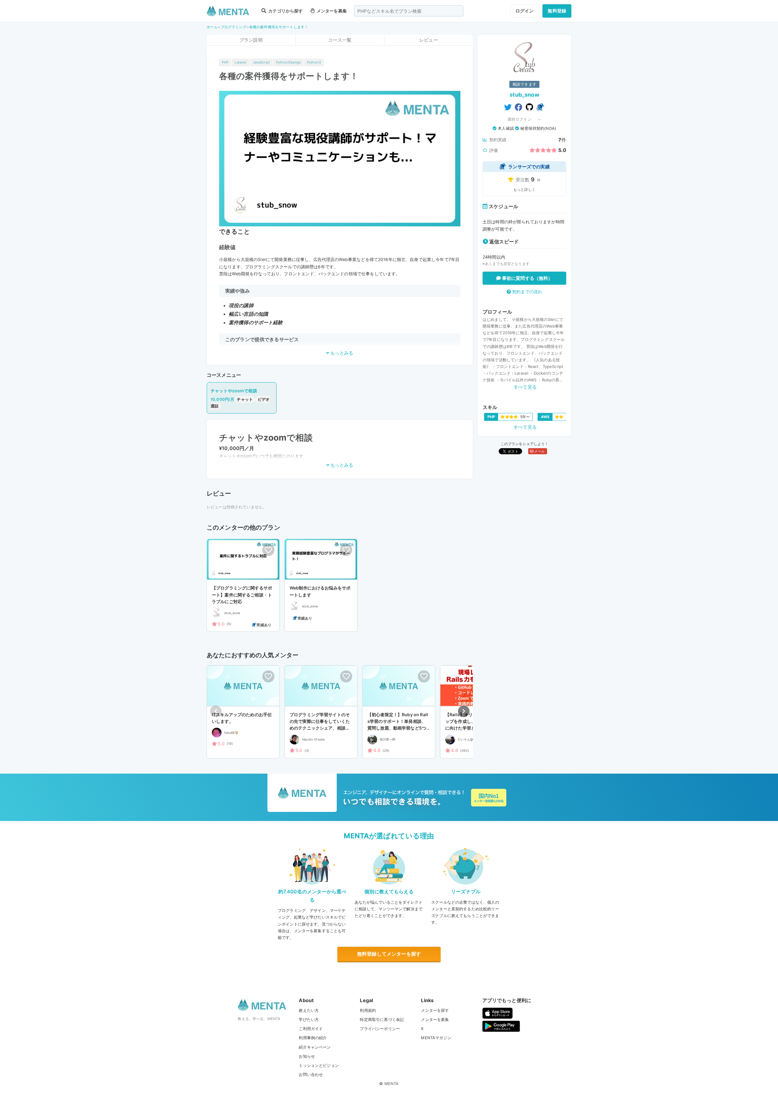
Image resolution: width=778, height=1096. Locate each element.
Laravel (240, 62)
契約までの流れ (526, 291)
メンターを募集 (331, 10)
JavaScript (261, 62)
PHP (225, 62)
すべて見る (525, 387)
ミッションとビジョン (319, 1065)
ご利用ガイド (311, 1028)
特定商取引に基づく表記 (382, 1019)
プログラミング (233, 27)
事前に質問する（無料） (527, 278)
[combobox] (408, 10)
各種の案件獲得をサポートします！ (278, 27)
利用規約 (368, 1010)
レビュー (428, 40)
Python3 (314, 62)
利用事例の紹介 (313, 1037)
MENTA (391, 1083)
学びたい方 (309, 1019)
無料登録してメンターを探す (389, 954)
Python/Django (288, 62)
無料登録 (557, 11)
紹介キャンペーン (315, 1047)
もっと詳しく (524, 189)
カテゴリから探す (285, 10)
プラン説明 (251, 40)
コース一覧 (339, 40)
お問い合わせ (311, 1074)
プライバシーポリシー (380, 1028)
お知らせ (307, 1056)
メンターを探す (435, 1010)
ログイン (524, 11)
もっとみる (341, 353)
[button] (464, 711)
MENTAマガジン (436, 1037)
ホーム (212, 27)
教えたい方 (309, 1010)
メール (539, 451)
